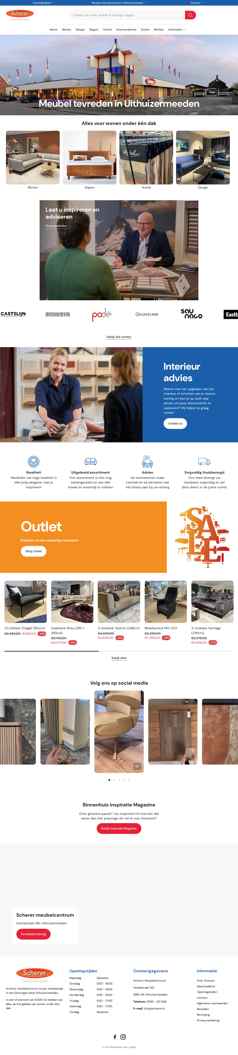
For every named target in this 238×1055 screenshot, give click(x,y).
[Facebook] (115, 1037)
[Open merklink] (22, 314)
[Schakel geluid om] (137, 766)
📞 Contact (193, 2)
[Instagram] (123, 1037)
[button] (133, 15)
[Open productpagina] (33, 157)
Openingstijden (42, 2)
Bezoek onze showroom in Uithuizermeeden (118, 2)
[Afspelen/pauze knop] (101, 697)
